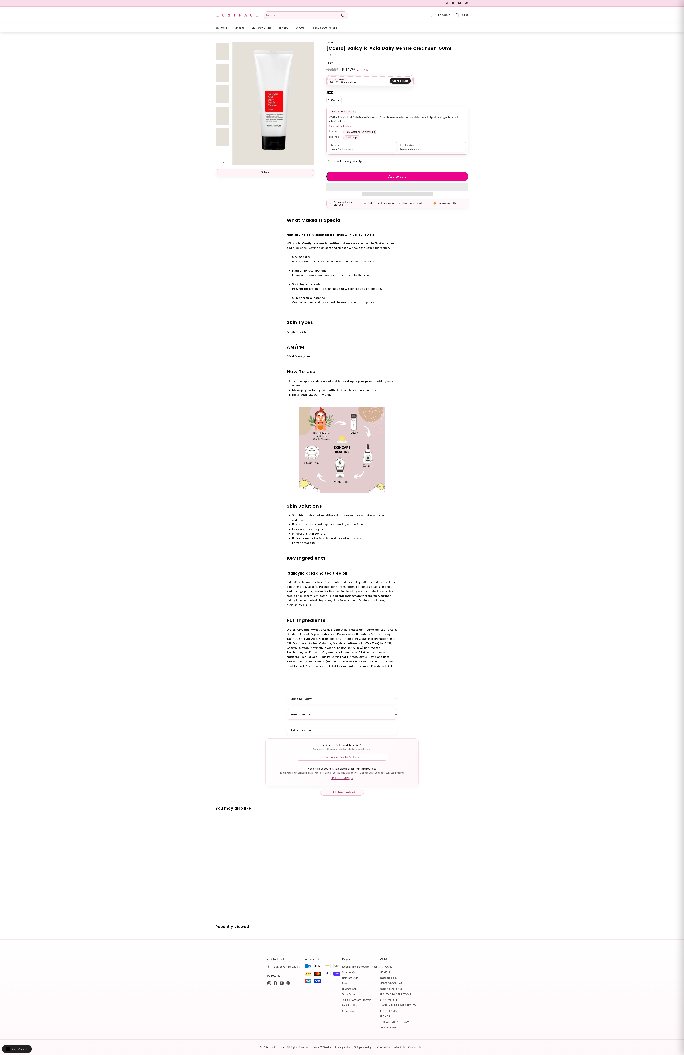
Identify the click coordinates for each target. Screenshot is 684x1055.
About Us (399, 1047)
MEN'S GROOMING (390, 983)
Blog (344, 983)
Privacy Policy (343, 1047)
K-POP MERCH (388, 999)
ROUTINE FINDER (389, 977)
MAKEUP (240, 27)
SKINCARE (222, 27)
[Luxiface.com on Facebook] (275, 983)
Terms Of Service (322, 1047)
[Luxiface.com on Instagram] (269, 983)
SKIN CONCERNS (261, 27)
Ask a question (301, 730)
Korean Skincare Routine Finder (359, 966)
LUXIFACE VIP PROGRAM (394, 1022)
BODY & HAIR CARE (391, 988)
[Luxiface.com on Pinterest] (288, 983)
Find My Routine (342, 777)
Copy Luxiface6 (400, 81)
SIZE (329, 92)
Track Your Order (325, 27)
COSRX (331, 54)
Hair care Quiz (350, 977)
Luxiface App (349, 988)
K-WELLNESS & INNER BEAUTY (397, 1005)
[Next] (223, 161)
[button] (397, 187)
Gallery (265, 172)
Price (330, 63)
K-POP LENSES (388, 1010)
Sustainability (349, 1005)
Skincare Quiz (349, 972)
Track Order (348, 994)
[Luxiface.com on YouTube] (282, 983)
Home (330, 42)
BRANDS (283, 27)
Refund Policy (300, 714)
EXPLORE (301, 27)
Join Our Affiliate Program (356, 999)
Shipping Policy (301, 698)
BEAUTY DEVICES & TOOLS (395, 994)
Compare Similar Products (344, 757)
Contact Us (414, 1047)
